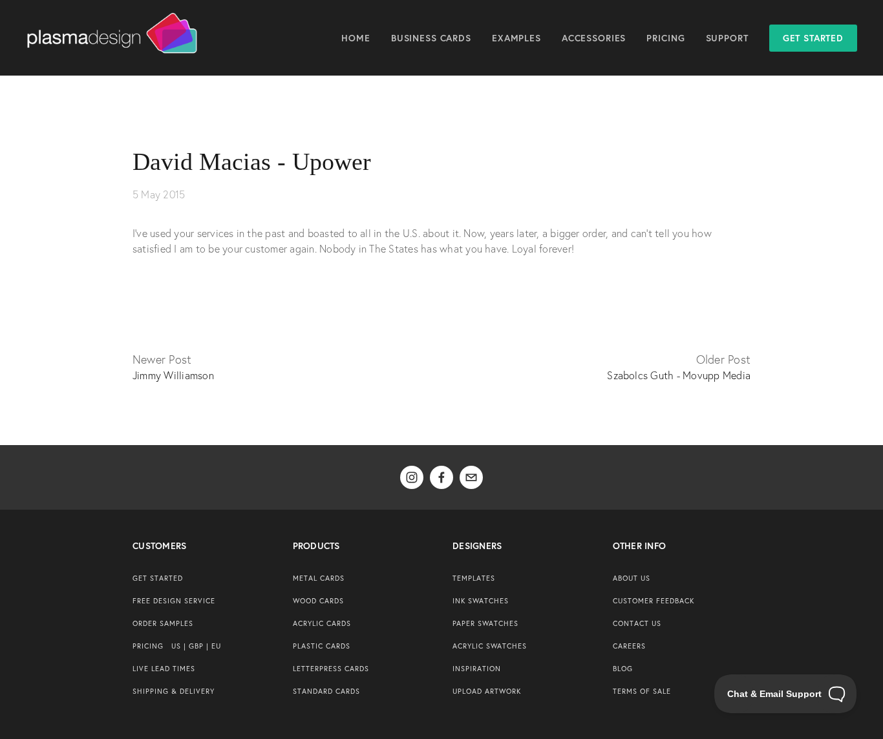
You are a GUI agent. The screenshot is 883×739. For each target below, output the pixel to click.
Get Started (813, 38)
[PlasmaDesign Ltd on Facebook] (441, 477)
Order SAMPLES (163, 623)
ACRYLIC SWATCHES (489, 646)
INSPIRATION (476, 668)
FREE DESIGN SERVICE (174, 600)
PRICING (148, 646)
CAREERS (629, 646)
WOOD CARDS (318, 600)
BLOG (623, 668)
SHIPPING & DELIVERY (174, 691)
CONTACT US (637, 623)
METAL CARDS (319, 578)
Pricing (665, 38)
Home (355, 38)
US (176, 646)
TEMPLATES (473, 578)
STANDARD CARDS (326, 691)
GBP (196, 646)
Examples (516, 38)
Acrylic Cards (322, 623)
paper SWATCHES (485, 623)
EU (216, 646)
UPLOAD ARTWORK (486, 691)
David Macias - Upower (252, 161)
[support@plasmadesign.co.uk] (471, 477)
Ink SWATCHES (480, 600)
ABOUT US (631, 578)
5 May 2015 (159, 194)
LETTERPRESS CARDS (331, 668)
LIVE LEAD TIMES (164, 668)
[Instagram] (411, 477)
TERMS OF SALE (642, 691)
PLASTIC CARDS (321, 646)
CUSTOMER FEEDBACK (653, 600)
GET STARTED (158, 578)
